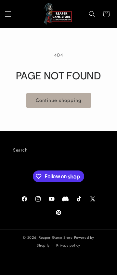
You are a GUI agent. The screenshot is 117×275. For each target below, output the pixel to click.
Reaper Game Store (56, 237)
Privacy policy (68, 245)
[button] (8, 14)
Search (20, 150)
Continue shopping (59, 100)
